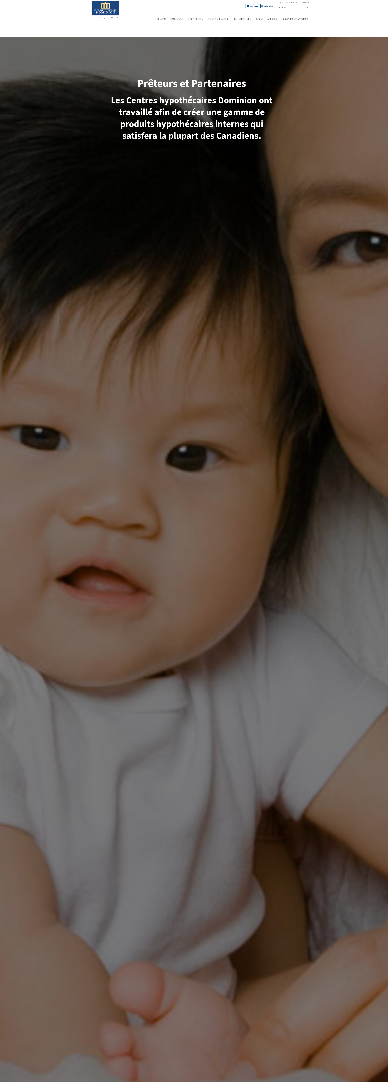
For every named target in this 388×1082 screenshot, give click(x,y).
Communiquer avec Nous (295, 19)
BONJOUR (161, 19)
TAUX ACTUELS (176, 19)
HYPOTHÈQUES (194, 19)
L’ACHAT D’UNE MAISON (218, 19)
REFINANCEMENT (241, 19)
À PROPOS (272, 19)
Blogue (259, 19)
